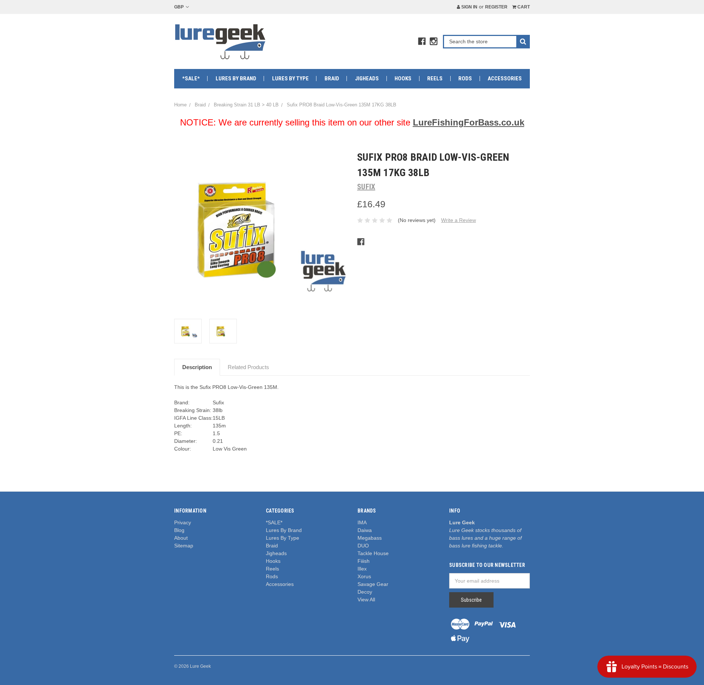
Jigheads (367, 78)
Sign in (468, 7)
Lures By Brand (236, 78)
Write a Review (458, 220)
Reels (435, 78)
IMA (362, 522)
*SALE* (191, 78)
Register (496, 7)
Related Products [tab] (248, 367)
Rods (465, 78)
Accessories (505, 78)
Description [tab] (197, 367)
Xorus (364, 576)
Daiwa (365, 530)
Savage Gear (373, 584)
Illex (362, 569)
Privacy (182, 522)
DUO (363, 546)
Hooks (403, 78)
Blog (179, 530)
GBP (179, 7)
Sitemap (183, 546)
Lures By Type (290, 78)
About (181, 538)
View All (366, 599)
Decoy (365, 592)
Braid (331, 78)
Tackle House (373, 553)
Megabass (370, 538)
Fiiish (364, 561)
